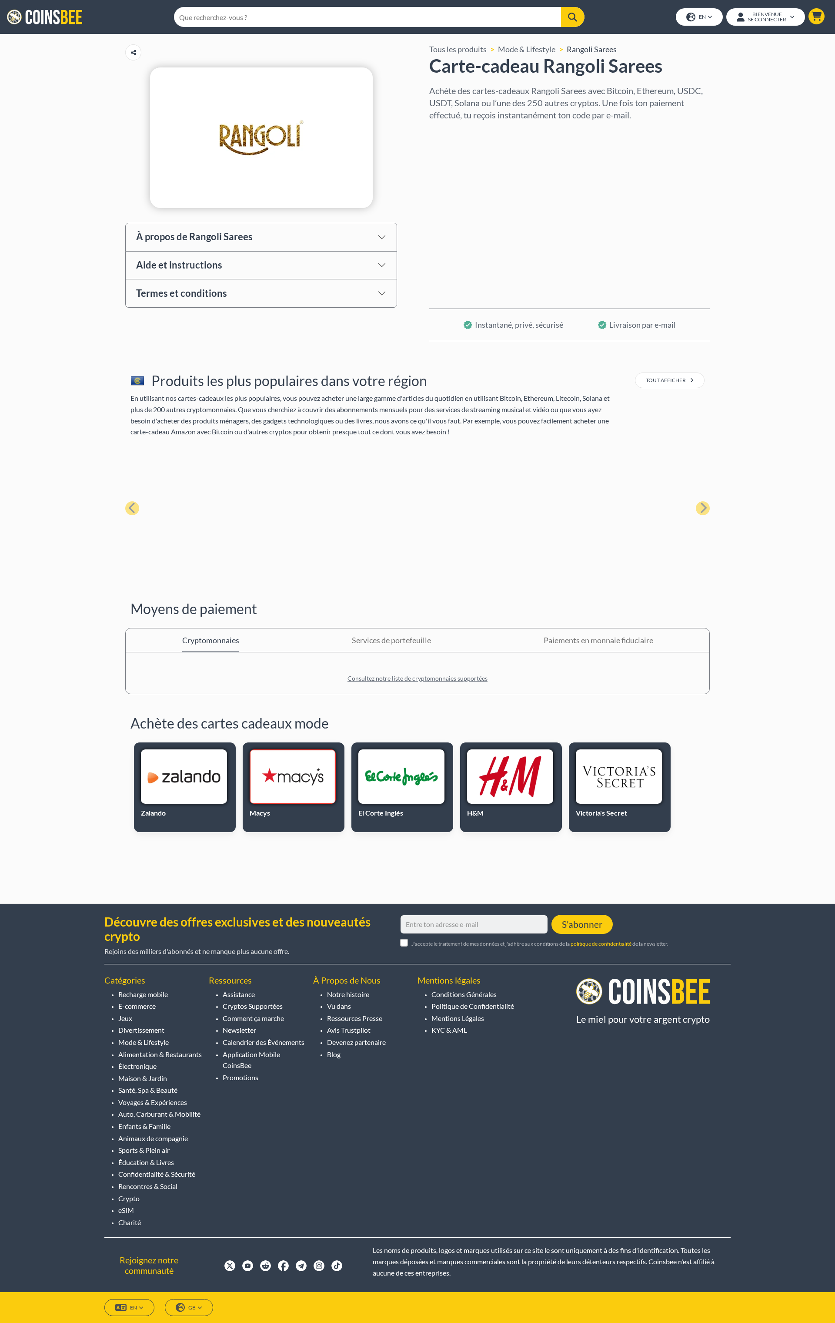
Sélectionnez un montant (472, 170)
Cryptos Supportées (253, 1006)
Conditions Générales (464, 994)
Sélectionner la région (467, 133)
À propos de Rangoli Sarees (194, 236)
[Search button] (572, 17)
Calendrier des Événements (263, 1042)
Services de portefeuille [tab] (391, 640)
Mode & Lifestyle (526, 49)
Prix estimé (449, 207)
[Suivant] (703, 508)
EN (702, 16)
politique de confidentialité (601, 943)
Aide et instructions (179, 265)
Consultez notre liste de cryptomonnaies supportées (417, 678)
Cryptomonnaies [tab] (210, 640)
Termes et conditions (181, 293)
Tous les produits (458, 49)
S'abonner (582, 924)
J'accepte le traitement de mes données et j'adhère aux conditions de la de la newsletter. (539, 943)
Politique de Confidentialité (472, 1006)
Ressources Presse (354, 1018)
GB (192, 1307)
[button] (816, 16)
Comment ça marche (253, 1018)
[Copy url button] (133, 52)
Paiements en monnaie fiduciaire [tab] (598, 640)
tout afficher (666, 380)
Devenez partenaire (356, 1042)
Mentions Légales (457, 1018)
